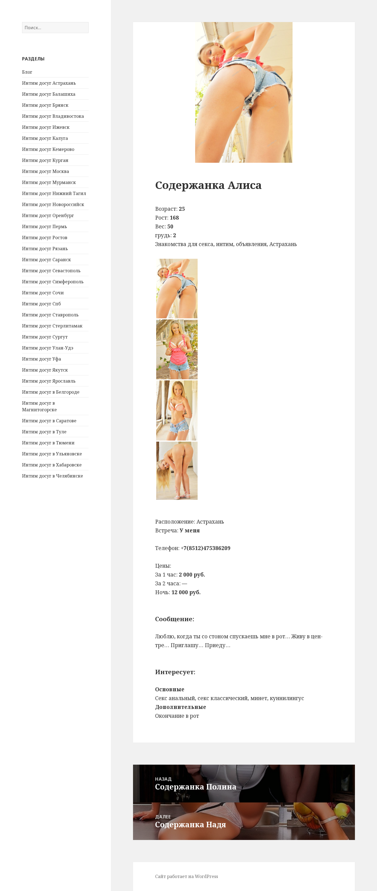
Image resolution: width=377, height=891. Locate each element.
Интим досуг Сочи (43, 293)
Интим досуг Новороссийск (53, 204)
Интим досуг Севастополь (51, 271)
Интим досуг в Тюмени (48, 443)
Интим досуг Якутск (45, 370)
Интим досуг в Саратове (49, 421)
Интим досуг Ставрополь (50, 315)
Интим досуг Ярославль (49, 381)
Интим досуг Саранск (46, 260)
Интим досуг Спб (41, 304)
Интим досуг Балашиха (48, 94)
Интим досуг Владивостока (53, 116)
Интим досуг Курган (45, 160)
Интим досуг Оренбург (48, 215)
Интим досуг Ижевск (46, 127)
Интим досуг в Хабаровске (52, 465)
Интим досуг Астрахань (49, 83)
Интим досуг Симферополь (53, 282)
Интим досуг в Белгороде (50, 392)
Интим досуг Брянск (45, 105)
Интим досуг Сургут (45, 337)
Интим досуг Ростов (44, 237)
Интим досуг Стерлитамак (52, 326)
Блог (27, 72)
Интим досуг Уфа (41, 359)
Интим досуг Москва (45, 171)
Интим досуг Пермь (44, 226)
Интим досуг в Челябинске (52, 476)
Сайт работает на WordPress (186, 876)
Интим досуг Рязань (45, 249)
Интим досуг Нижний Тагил (54, 193)
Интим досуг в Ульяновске (52, 454)
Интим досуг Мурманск (49, 182)
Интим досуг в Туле (44, 432)
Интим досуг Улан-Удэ (47, 348)
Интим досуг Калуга (45, 138)
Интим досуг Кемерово (48, 149)
